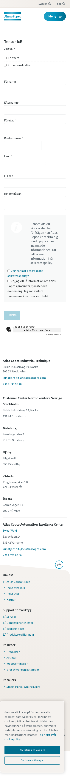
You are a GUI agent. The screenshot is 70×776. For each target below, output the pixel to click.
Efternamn (11, 102)
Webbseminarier (17, 663)
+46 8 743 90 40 (12, 384)
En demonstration (19, 65)
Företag (10, 120)
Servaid (11, 617)
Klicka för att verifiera (37, 330)
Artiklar (11, 657)
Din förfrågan (12, 193)
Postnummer (13, 138)
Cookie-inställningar (32, 760)
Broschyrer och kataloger (23, 669)
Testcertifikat (15, 629)
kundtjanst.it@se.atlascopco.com (24, 378)
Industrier (13, 593)
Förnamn (10, 81)
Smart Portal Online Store (23, 687)
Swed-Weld (10, 530)
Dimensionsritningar (20, 623)
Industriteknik (16, 588)
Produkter (13, 652)
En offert (13, 58)
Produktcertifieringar (20, 634)
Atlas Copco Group (18, 582)
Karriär (11, 599)
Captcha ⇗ (53, 334)
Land (8, 156)
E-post (9, 176)
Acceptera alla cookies (32, 750)
